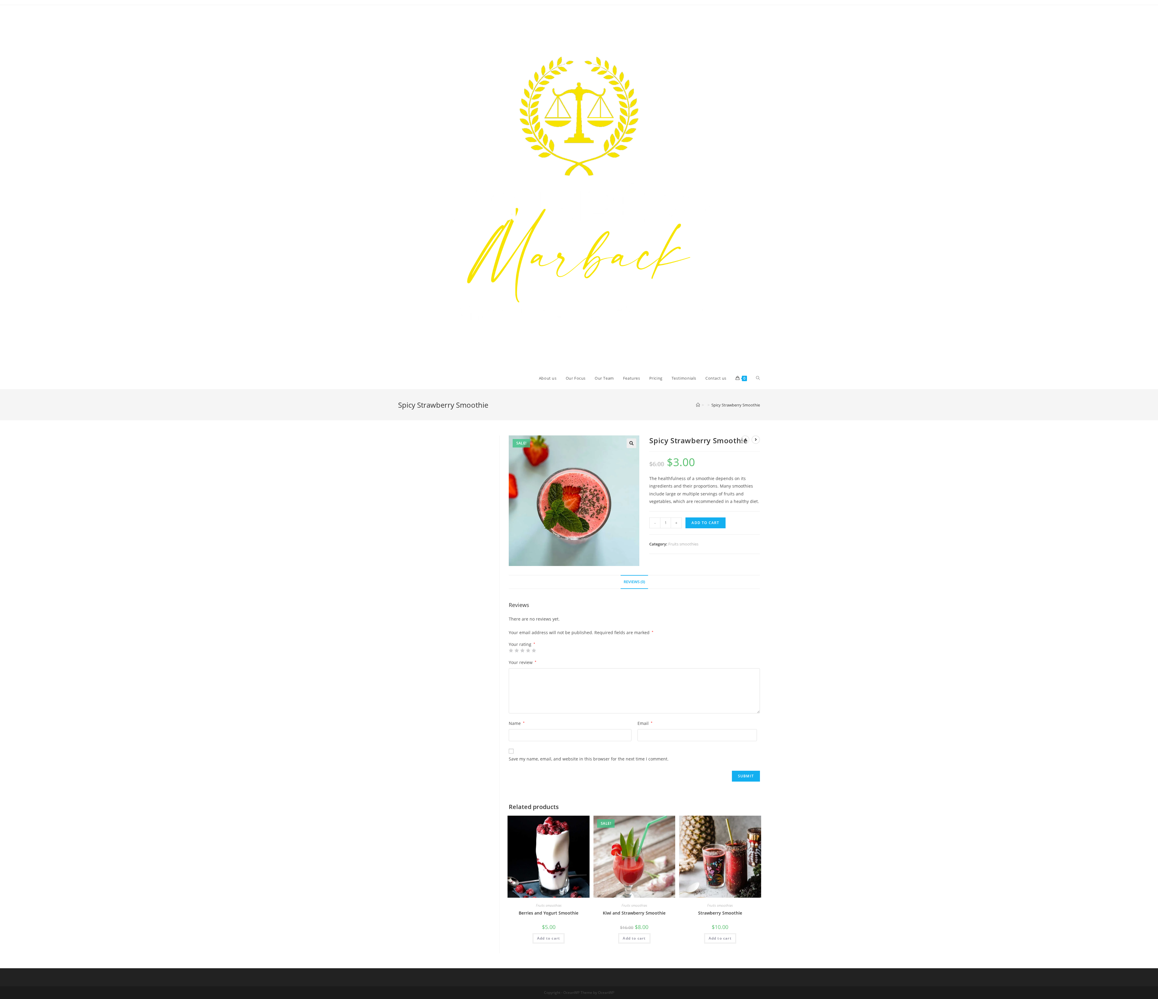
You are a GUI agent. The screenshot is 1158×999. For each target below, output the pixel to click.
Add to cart (705, 522)
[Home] (698, 405)
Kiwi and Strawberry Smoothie (634, 913)
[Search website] (757, 378)
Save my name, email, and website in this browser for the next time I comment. (589, 759)
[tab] (634, 582)
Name (517, 723)
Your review (522, 662)
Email (645, 723)
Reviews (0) (634, 581)
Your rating (522, 644)
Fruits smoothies (683, 544)
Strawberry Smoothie (720, 913)
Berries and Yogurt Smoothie (548, 913)
